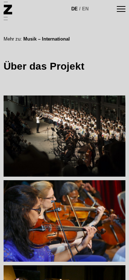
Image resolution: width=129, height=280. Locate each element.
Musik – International (46, 39)
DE (74, 8)
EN (85, 8)
